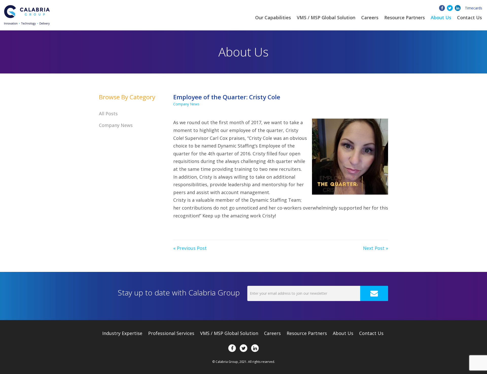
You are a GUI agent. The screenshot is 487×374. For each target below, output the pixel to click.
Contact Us (469, 17)
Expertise (122, 333)
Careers (369, 17)
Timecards (473, 8)
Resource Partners (404, 17)
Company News (186, 104)
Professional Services (171, 333)
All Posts (108, 113)
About (441, 17)
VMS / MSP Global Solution (326, 17)
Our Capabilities (273, 17)
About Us (343, 333)
